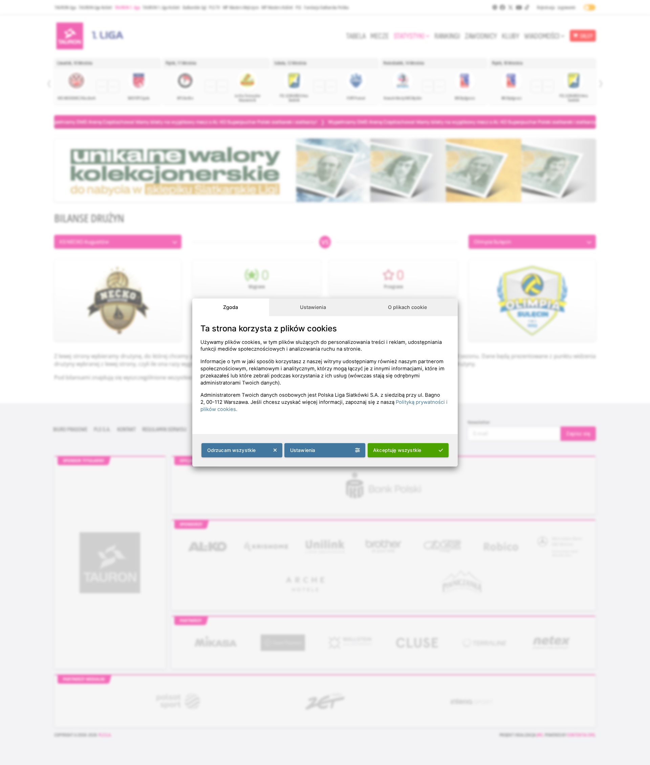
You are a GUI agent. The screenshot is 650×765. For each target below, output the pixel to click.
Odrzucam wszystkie (231, 450)
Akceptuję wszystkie (397, 450)
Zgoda (230, 307)
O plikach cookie (407, 307)
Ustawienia (313, 307)
